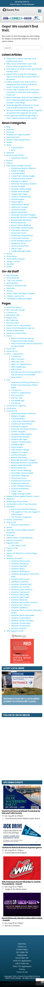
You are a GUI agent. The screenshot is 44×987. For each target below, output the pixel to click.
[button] (39, 11)
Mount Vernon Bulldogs (21, 225)
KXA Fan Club (16, 398)
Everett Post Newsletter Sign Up (20, 328)
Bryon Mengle (12, 275)
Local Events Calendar (16, 405)
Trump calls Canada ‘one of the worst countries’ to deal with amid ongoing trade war (23, 92)
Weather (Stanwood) (20, 625)
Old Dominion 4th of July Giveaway (21, 504)
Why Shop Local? (18, 545)
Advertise (22, 944)
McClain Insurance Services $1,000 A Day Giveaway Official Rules (26, 373)
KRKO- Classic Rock (14, 354)
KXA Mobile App (18, 400)
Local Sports (11, 411)
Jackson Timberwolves (21, 196)
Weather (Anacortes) (20, 561)
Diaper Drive (11, 317)
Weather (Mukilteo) (19, 607)
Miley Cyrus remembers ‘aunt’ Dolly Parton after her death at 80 (21, 65)
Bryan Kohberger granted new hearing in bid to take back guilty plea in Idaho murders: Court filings (24, 100)
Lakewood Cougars (19, 207)
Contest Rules (22, 949)
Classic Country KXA (15, 296)
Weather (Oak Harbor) (21, 618)
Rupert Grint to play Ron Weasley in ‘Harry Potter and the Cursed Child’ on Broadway (22, 76)
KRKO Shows (16, 369)
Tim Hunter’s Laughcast (21, 517)
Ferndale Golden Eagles (21, 189)
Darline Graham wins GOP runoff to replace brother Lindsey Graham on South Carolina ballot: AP (21, 84)
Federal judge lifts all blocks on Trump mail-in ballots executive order (22, 106)
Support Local (12, 543)
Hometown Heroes (19, 158)
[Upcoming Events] (22, 797)
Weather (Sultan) (19, 628)
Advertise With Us (22, 2)
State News (11, 256)
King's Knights (17, 202)
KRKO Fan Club (17, 361)
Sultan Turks (16, 248)
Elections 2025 (12, 323)
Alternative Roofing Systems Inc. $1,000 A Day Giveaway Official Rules (25, 385)
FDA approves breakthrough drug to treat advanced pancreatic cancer (22, 116)
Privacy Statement (14, 519)
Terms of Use (12, 548)
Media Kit (10, 499)
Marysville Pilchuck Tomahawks (24, 217)
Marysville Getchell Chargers (23, 215)
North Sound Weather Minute (23, 509)
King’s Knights (17, 447)
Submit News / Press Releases (22, 4)
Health (9, 142)
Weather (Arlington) (20, 563)
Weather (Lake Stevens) (22, 589)
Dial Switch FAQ (13, 315)
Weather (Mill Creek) (20, 597)
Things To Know (13, 261)
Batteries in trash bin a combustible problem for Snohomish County (21, 700)
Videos (9, 556)
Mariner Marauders (19, 212)
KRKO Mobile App (18, 367)
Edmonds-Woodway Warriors (24, 184)
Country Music (17, 147)
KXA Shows (16, 403)
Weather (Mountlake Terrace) (24, 602)
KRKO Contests (18, 359)
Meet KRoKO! (16, 377)
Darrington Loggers (19, 181)
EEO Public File (12, 320)
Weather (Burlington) (20, 571)
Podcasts (10, 506)
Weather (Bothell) (19, 566)
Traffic (9, 550)
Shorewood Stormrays (21, 480)
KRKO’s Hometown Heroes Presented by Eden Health (22, 339)
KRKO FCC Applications (21, 364)
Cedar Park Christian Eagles (23, 176)
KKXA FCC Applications (21, 392)
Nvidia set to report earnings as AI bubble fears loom (21, 59)
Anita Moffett (12, 283)
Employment (22, 955)
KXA (8, 380)
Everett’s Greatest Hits (16, 285)
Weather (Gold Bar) (19, 581)
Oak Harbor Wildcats (20, 230)
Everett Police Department (18, 139)
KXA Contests (17, 395)
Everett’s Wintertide (15, 330)
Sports (9, 253)
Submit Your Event (14, 540)
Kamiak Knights (17, 199)
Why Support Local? (15, 631)
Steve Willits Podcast (15, 259)
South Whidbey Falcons (21, 240)
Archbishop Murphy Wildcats (23, 168)
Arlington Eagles (18, 171)
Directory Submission (20, 525)
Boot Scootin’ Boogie (15, 310)
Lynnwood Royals (18, 209)
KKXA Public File (22, 958)
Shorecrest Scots (18, 233)
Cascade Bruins (18, 173)
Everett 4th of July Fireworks (18, 325)
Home (9, 336)
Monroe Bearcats (18, 222)
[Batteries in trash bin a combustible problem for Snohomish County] (22, 683)
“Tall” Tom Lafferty (14, 280)
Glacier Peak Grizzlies (20, 191)
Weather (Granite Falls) (21, 584)
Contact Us (11, 312)
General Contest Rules (16, 333)
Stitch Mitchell (12, 278)
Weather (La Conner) (20, 587)
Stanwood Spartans (20, 246)
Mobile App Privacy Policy (17, 501)
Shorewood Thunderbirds (22, 235)
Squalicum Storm (18, 243)
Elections (10, 132)
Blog (8, 127)
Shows (9, 527)
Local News (11, 408)
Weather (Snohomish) (21, 623)
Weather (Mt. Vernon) (20, 605)
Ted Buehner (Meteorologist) (19, 298)
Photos (9, 160)
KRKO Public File (22, 963)
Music (8, 145)
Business (10, 129)
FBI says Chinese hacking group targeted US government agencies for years (24, 111)
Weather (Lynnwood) (20, 592)
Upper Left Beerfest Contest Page (21, 553)
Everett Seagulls (18, 186)
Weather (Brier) (18, 569)
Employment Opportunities (18, 134)
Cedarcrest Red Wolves (21, 178)
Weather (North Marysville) (22, 615)
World (8, 266)
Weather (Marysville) (20, 594)
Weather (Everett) (14, 558)
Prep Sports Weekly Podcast (18, 165)
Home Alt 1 (11, 348)
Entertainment (12, 137)
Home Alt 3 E (11, 351)
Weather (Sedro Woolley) (22, 620)
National (10, 152)
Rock (13, 150)
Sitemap (10, 535)
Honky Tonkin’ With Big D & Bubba (20, 293)
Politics (9, 163)
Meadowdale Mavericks (21, 220)
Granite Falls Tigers (19, 194)
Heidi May (10, 288)
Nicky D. (9, 291)
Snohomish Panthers (20, 238)
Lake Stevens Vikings (20, 204)
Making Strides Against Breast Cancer (22, 496)
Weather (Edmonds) (20, 579)
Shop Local (11, 522)
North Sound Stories (15, 155)
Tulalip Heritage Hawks (21, 251)
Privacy (22, 969)
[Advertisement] (22, 18)
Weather (10, 264)
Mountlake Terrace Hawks (22, 228)
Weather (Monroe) (19, 600)
